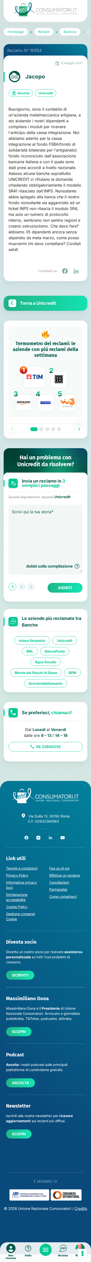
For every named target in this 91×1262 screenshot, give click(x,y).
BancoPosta (55, 651)
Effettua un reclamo (64, 875)
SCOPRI (19, 1031)
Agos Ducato (45, 662)
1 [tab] (34, 429)
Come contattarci (63, 896)
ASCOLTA (20, 1083)
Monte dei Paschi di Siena (36, 673)
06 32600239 (48, 746)
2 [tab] (41, 429)
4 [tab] (53, 429)
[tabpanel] (45, 372)
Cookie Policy (16, 907)
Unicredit (46, 93)
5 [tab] (59, 429)
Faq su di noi (59, 868)
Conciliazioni (59, 882)
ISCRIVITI (20, 975)
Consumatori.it (45, 9)
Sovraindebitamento (46, 683)
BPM (72, 673)
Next (79, 429)
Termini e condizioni (21, 868)
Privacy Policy (17, 875)
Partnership (58, 889)
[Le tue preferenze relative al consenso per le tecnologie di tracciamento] (82, 1253)
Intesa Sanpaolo (32, 640)
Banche (24, 93)
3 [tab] (47, 429)
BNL (29, 651)
